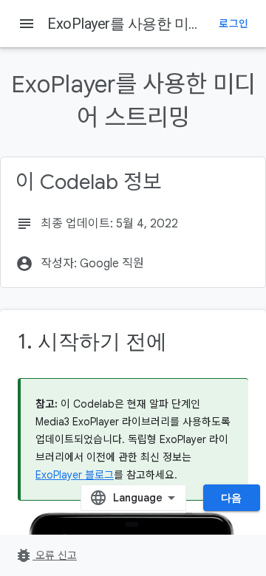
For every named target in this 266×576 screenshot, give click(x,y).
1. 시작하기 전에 (92, 341)
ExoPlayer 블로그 (74, 474)
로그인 (233, 23)
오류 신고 (46, 555)
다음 (231, 497)
